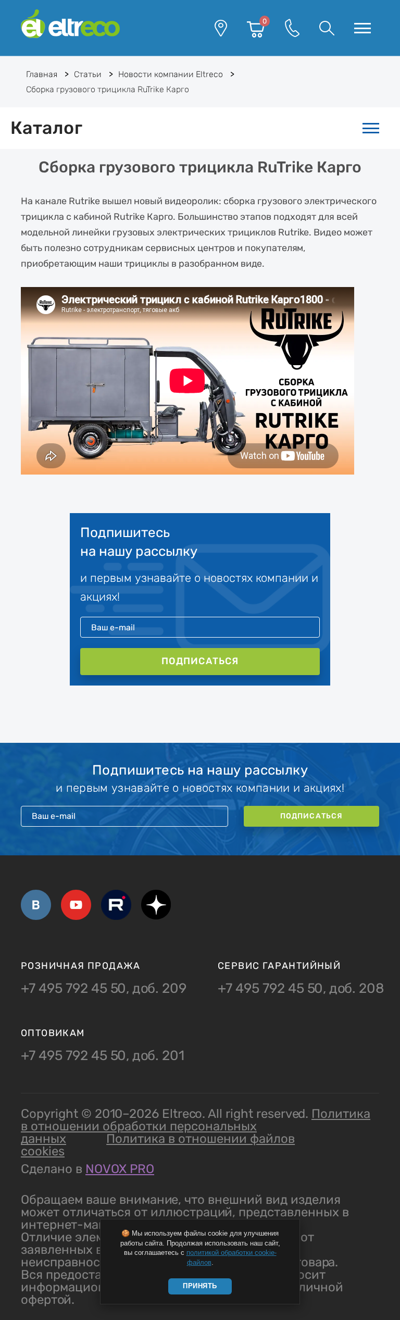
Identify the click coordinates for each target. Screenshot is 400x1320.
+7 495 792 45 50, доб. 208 (301, 988)
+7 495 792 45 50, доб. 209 (103, 988)
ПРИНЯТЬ (200, 1286)
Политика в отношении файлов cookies (158, 1145)
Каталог (46, 128)
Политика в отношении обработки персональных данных (195, 1126)
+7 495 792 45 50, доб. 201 (102, 1056)
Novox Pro (119, 1169)
